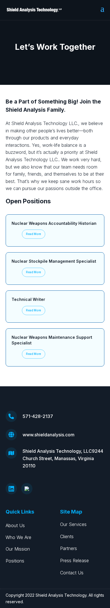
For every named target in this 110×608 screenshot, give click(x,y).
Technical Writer (28, 299)
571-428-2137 (38, 416)
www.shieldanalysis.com (48, 434)
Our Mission (18, 549)
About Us (15, 525)
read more (33, 234)
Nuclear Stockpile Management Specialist (54, 261)
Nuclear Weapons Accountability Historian (54, 223)
